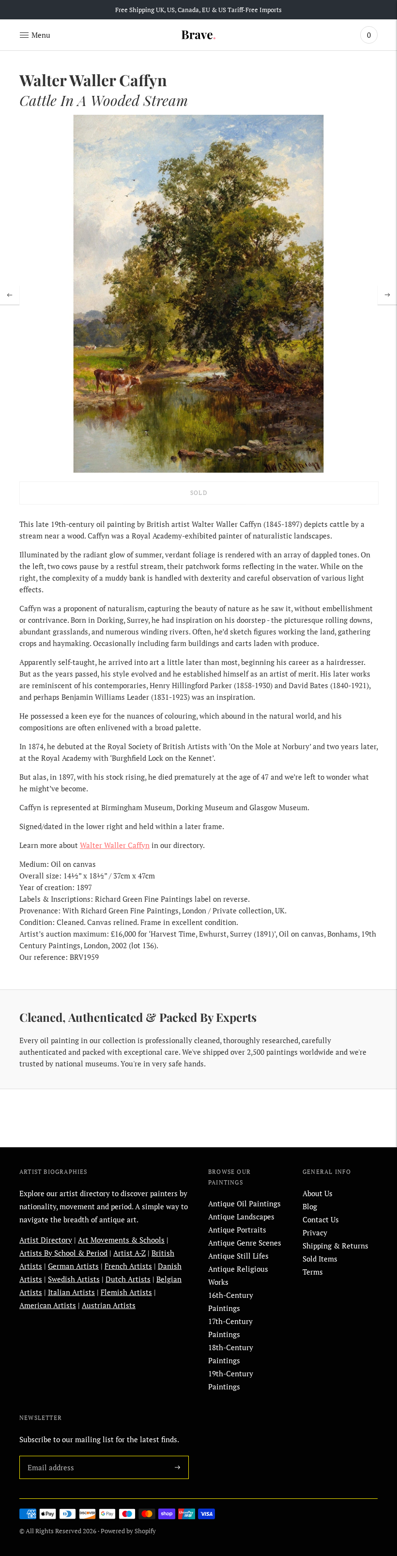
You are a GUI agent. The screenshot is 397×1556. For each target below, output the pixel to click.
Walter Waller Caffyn (115, 845)
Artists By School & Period (63, 1253)
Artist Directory (45, 1240)
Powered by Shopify (128, 1530)
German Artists (73, 1266)
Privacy (315, 1232)
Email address (49, 1455)
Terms (313, 1272)
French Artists (128, 1266)
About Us (318, 1193)
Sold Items (320, 1258)
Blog (310, 1206)
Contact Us (321, 1219)
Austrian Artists (109, 1305)
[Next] (387, 295)
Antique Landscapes (241, 1216)
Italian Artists (71, 1292)
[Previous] (9, 295)
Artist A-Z (129, 1253)
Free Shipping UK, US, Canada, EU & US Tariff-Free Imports (198, 9)
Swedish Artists (74, 1279)
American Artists (47, 1305)
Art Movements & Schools (121, 1240)
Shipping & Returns (335, 1245)
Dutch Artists (128, 1279)
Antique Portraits (237, 1229)
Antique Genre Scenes (244, 1243)
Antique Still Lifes (238, 1256)
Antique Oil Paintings (244, 1203)
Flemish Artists (126, 1292)
